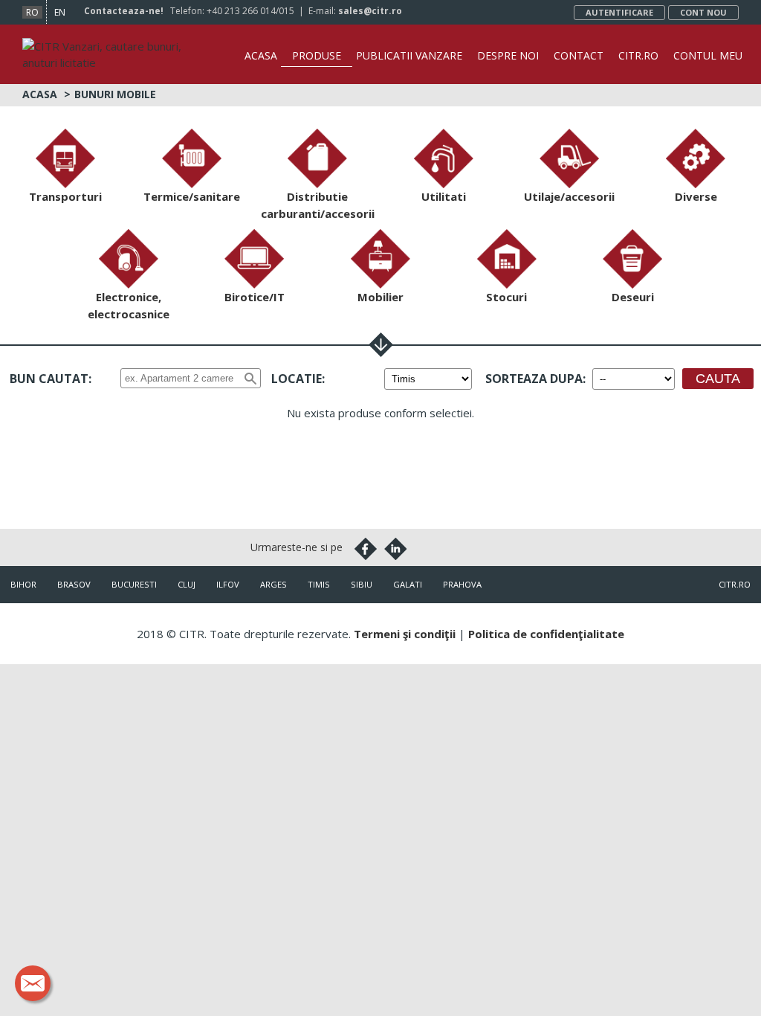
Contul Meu (707, 55)
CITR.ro (638, 55)
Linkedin (395, 549)
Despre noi (508, 55)
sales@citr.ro (370, 10)
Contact (578, 55)
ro (32, 12)
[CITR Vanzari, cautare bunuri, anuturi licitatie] (111, 46)
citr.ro (735, 584)
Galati (407, 584)
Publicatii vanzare (409, 55)
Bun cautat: (50, 378)
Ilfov (227, 584)
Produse (316, 55)
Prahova (462, 584)
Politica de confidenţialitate (546, 633)
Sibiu (361, 584)
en (59, 12)
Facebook (365, 549)
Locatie (296, 378)
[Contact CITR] (33, 983)
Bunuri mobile (115, 94)
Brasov (74, 584)
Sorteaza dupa (534, 378)
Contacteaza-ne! (123, 10)
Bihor (23, 584)
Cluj (186, 584)
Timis (319, 584)
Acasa (261, 55)
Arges (273, 584)
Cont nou (703, 12)
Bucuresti (134, 584)
